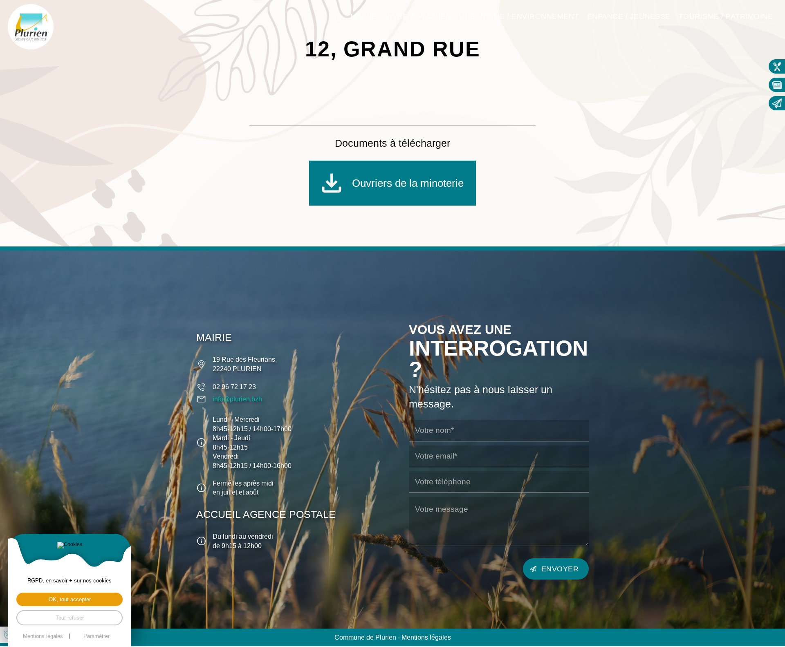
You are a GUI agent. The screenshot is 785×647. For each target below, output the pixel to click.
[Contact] (777, 103)
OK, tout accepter (70, 599)
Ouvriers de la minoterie (408, 183)
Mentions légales (426, 637)
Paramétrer (96, 636)
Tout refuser (70, 618)
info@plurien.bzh (237, 399)
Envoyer (560, 568)
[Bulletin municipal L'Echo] (777, 85)
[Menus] (777, 66)
